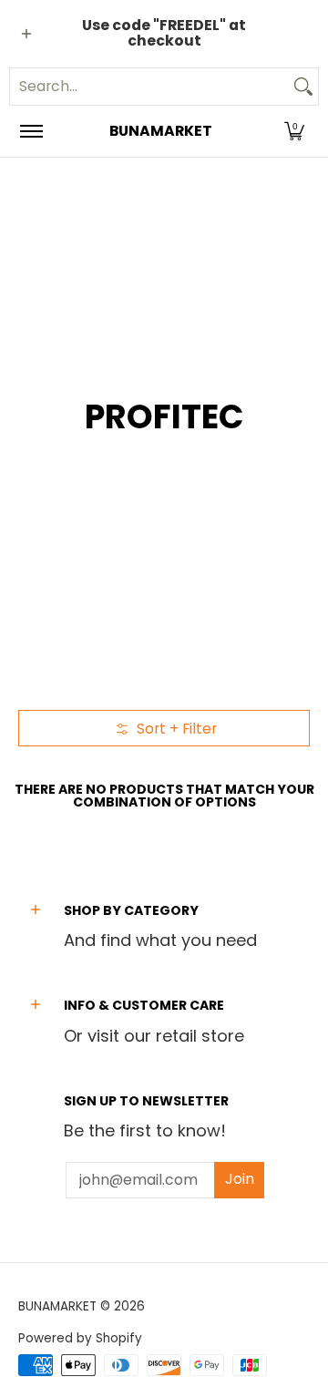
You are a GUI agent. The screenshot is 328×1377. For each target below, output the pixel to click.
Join (239, 1178)
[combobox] (149, 86)
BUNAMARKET (160, 130)
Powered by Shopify (80, 1338)
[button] (294, 131)
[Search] (303, 86)
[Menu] (30, 131)
